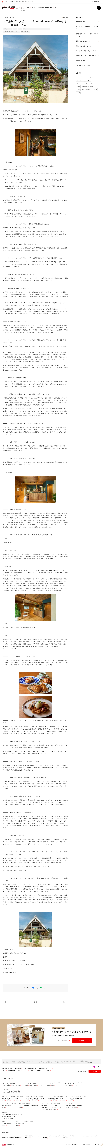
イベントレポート (92, 77)
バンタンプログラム (81, 77)
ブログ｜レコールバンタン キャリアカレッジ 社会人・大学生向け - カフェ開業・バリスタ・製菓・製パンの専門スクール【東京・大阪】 (57, 1062)
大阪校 (78, 92)
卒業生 (78, 89)
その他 (78, 86)
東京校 (95, 89)
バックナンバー (80, 83)
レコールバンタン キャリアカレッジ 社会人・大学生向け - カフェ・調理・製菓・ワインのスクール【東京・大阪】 (19, 1062)
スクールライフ (80, 80)
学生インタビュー (90, 83)
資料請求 (81, 1040)
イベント (88, 80)
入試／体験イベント (86, 89)
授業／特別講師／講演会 (87, 86)
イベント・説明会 (62, 1040)
